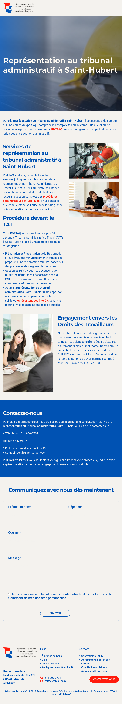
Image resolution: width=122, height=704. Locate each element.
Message (14, 558)
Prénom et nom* (19, 507)
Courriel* (14, 532)
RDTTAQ (56, 129)
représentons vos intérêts (32, 300)
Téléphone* (74, 507)
